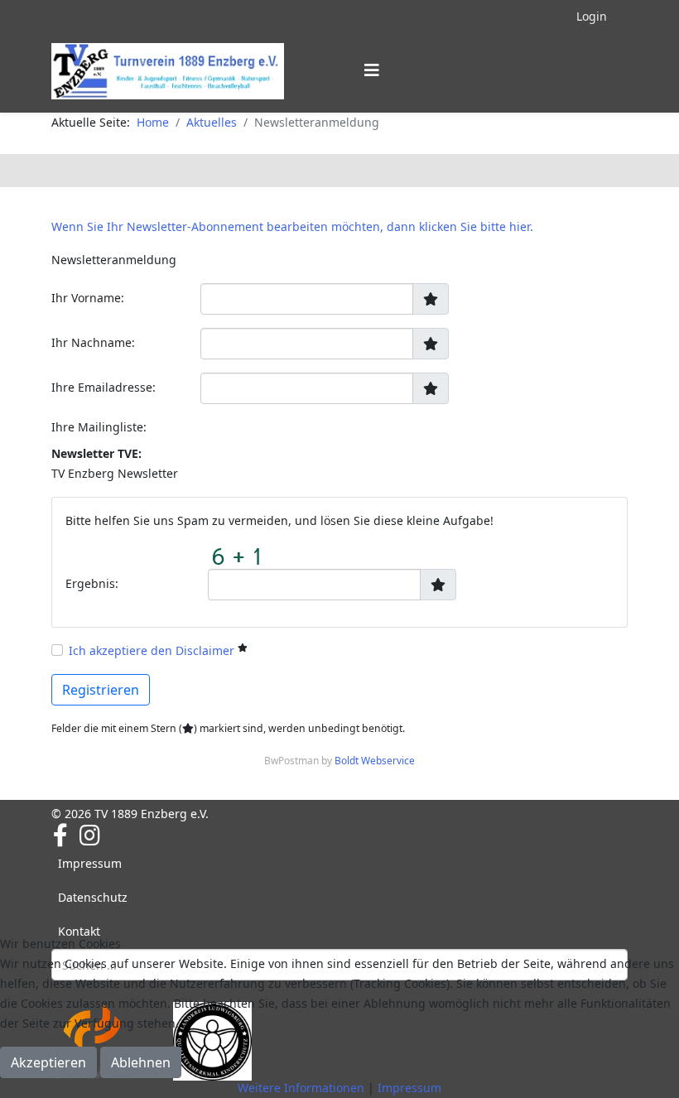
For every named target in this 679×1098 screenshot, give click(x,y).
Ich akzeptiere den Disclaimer (151, 650)
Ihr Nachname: (93, 342)
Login (591, 16)
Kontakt (79, 931)
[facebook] (60, 834)
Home (153, 122)
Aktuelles (211, 122)
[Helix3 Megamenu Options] (371, 70)
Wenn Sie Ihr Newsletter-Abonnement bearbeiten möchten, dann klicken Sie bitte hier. (292, 226)
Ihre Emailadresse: (103, 387)
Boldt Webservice (375, 761)
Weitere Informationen (301, 1088)
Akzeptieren (48, 1062)
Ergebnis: (91, 583)
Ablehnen (141, 1062)
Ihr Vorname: (87, 298)
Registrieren (100, 690)
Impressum (90, 863)
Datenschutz (93, 897)
